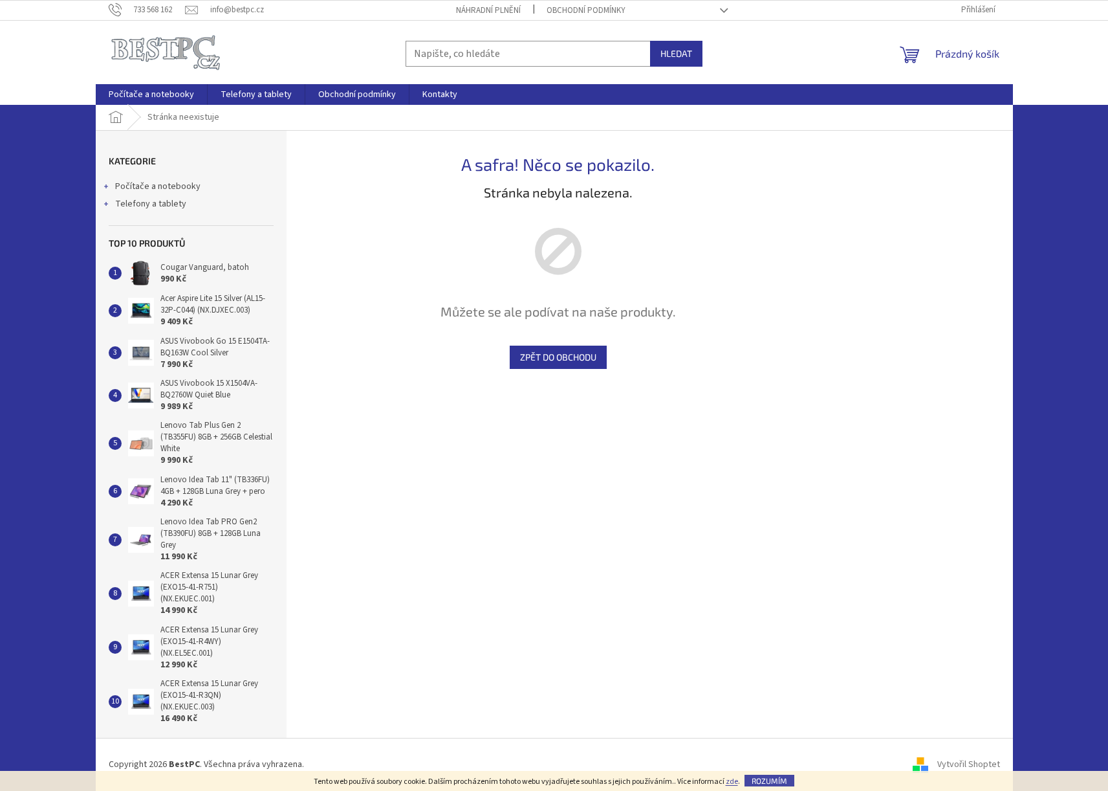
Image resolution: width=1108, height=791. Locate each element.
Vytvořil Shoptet (968, 764)
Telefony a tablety (150, 203)
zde (732, 781)
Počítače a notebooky (158, 186)
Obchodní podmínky (586, 10)
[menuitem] (151, 94)
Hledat (676, 53)
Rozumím (769, 780)
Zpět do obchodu (558, 356)
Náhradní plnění (488, 10)
